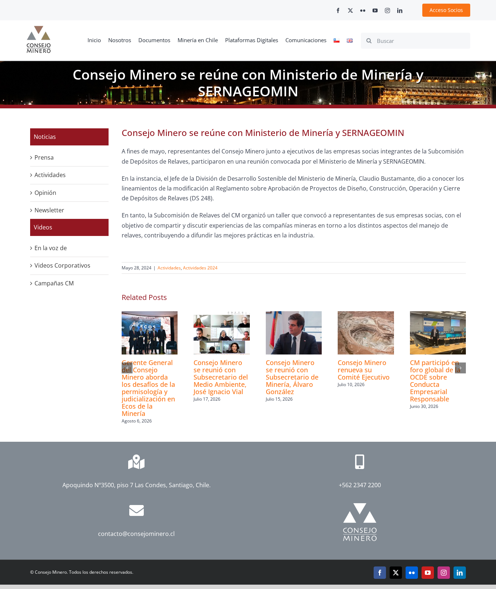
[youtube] (375, 10)
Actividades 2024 (200, 268)
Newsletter (49, 210)
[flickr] (362, 10)
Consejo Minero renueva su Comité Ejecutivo (364, 369)
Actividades (169, 268)
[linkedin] (399, 10)
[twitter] (350, 10)
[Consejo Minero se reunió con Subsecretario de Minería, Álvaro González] (294, 315)
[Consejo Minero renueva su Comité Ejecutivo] (366, 315)
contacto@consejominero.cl (136, 534)
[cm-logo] (38, 29)
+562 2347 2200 (360, 485)
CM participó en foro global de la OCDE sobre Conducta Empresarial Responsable (435, 380)
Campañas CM (54, 283)
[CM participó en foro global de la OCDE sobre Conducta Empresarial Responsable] (438, 315)
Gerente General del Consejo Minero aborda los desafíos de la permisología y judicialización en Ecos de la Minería (148, 388)
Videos (43, 227)
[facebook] (338, 10)
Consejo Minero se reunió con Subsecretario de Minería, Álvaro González (292, 377)
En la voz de (50, 248)
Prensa (44, 157)
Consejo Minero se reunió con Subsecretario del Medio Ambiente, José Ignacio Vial (221, 377)
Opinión (45, 193)
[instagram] (387, 10)
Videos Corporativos (62, 265)
